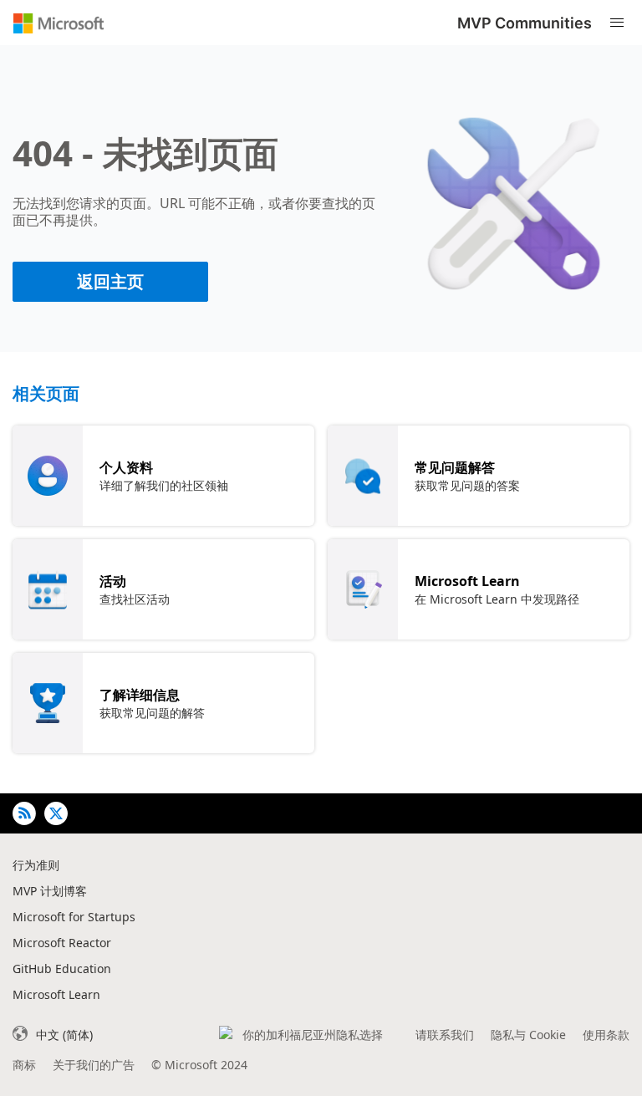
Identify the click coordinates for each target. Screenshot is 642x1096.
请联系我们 (444, 1034)
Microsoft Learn (56, 994)
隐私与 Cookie (528, 1034)
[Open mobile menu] (617, 23)
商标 (24, 1065)
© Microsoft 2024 (199, 1065)
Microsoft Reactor (62, 943)
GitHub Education (62, 968)
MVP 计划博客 (50, 891)
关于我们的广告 (94, 1065)
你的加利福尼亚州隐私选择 (312, 1034)
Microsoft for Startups (74, 917)
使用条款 (606, 1034)
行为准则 (36, 865)
